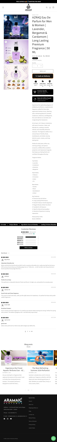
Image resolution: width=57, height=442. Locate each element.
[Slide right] (31, 390)
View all (28, 346)
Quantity (34, 63)
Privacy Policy (32, 424)
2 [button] (27, 331)
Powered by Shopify (14, 438)
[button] (3, 7)
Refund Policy (32, 418)
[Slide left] (25, 390)
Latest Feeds (32, 428)
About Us (31, 404)
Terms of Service (33, 421)
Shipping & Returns (33, 407)
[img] (5, 257)
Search (30, 401)
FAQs (30, 411)
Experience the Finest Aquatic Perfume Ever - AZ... (14, 369)
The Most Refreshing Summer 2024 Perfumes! (40, 369)
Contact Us (31, 414)
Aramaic (8, 438)
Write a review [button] (28, 247)
